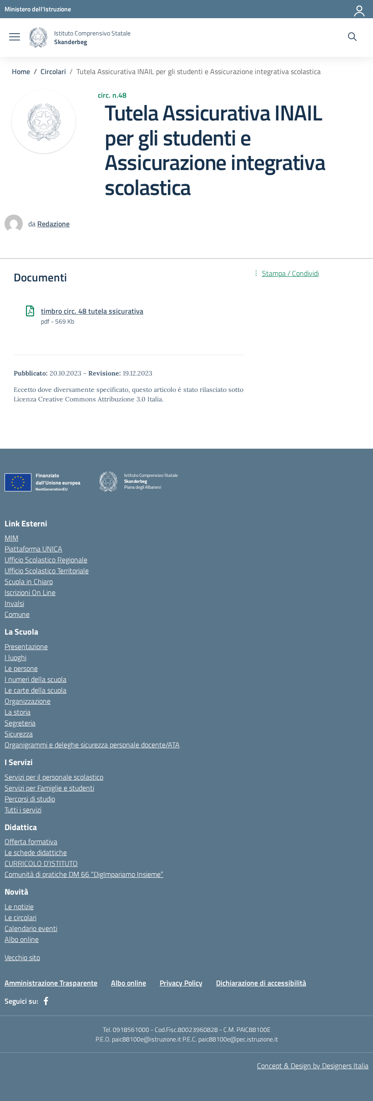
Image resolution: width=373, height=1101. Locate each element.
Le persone (21, 668)
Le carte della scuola (35, 690)
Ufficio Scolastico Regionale (46, 559)
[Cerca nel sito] (352, 38)
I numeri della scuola (35, 679)
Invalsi (14, 603)
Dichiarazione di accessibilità (261, 982)
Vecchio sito (22, 957)
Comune (17, 614)
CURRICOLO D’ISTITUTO (41, 863)
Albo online (22, 939)
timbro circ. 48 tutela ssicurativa (92, 310)
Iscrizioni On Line (30, 592)
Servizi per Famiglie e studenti (49, 787)
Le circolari (20, 917)
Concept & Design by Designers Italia (312, 1065)
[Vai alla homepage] (38, 37)
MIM (11, 537)
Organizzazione (27, 701)
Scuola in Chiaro (29, 581)
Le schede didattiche (36, 852)
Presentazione (26, 646)
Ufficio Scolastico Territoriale (47, 570)
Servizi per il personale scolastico (54, 776)
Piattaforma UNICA (33, 548)
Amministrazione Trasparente (51, 982)
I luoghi (15, 657)
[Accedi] (359, 9)
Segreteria (20, 722)
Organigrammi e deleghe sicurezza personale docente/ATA (92, 744)
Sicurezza (19, 733)
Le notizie (19, 906)
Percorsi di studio (30, 798)
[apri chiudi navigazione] (14, 37)
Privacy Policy (181, 982)
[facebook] (46, 1001)
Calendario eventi (31, 928)
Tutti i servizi (23, 809)
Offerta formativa (31, 841)
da (32, 223)
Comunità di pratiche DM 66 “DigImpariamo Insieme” (84, 874)
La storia (17, 711)
